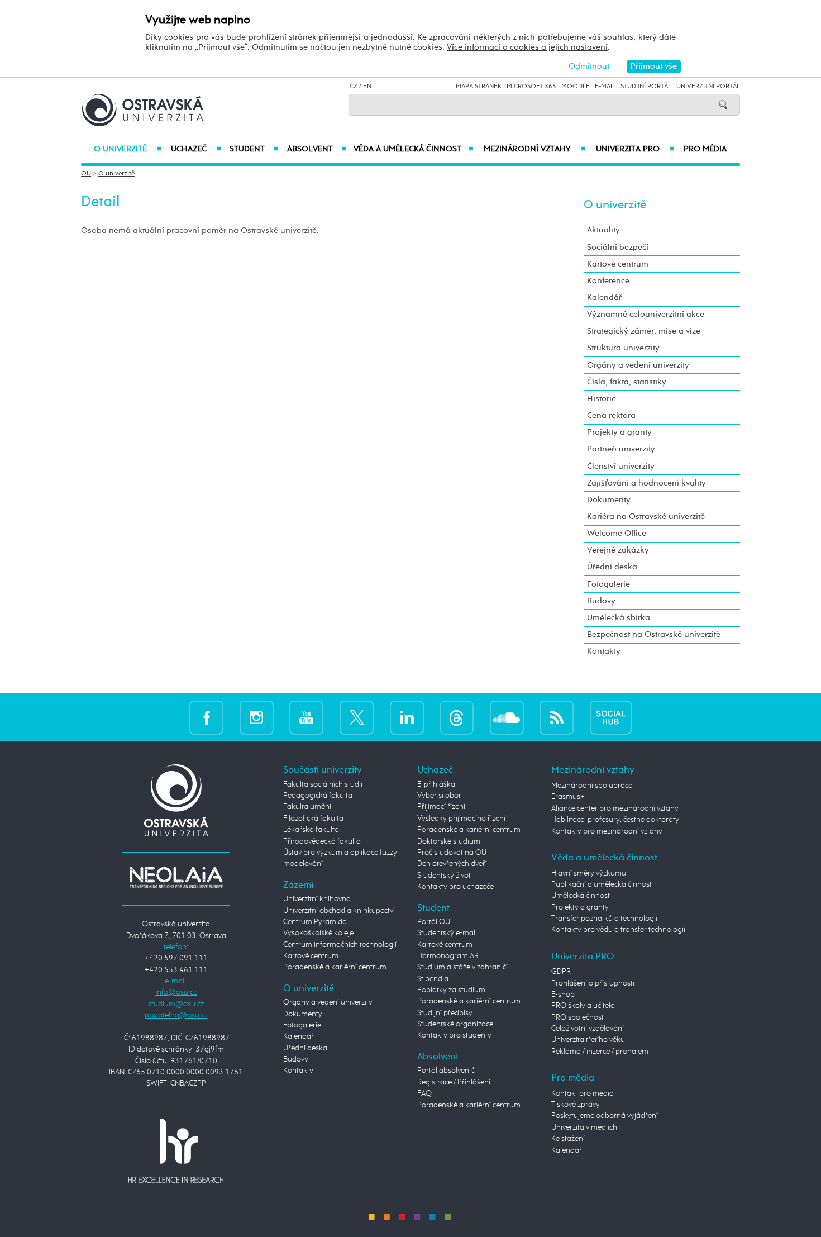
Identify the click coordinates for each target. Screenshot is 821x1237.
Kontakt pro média (582, 1093)
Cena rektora (611, 415)
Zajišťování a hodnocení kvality (646, 483)
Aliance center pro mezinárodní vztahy (615, 808)
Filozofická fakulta (313, 818)
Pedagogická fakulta (317, 796)
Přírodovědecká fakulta (322, 841)
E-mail (605, 86)
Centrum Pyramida (315, 922)
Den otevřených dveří (452, 864)
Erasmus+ (568, 797)
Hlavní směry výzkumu (588, 873)
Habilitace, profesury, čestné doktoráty (615, 820)
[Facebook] (206, 717)
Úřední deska (612, 567)
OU (86, 173)
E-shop (563, 994)
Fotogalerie (608, 584)
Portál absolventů (446, 1070)
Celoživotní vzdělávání (587, 1029)
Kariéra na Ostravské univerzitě (646, 516)
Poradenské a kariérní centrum (334, 967)
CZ (353, 86)
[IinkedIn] (407, 717)
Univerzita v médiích (584, 1127)
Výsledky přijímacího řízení (461, 818)
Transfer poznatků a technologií (604, 918)
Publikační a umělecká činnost (601, 884)
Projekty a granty (619, 432)
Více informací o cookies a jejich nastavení (527, 47)
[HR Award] (175, 1150)
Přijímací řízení (441, 807)
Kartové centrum (617, 264)
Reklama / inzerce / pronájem (599, 1051)
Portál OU (433, 922)
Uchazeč (196, 149)
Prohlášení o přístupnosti (592, 983)
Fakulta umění (307, 807)
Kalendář (604, 297)
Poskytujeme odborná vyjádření (604, 1116)
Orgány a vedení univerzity (638, 365)
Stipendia (432, 979)
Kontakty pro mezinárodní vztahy (606, 831)
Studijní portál (645, 86)
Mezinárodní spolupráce (591, 785)
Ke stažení (568, 1139)
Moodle (575, 86)
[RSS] (557, 717)
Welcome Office (616, 533)
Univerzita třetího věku (588, 1040)
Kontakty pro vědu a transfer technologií (618, 930)
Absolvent (316, 149)
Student (254, 149)
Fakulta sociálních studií (322, 784)
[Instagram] (257, 717)
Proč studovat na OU (451, 853)
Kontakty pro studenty (454, 1035)
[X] (357, 717)
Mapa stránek (479, 86)
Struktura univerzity (623, 348)
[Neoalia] (175, 877)
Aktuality (603, 230)
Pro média (705, 149)
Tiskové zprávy (575, 1104)
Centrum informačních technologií (340, 945)
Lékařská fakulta (311, 830)
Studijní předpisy (444, 1013)
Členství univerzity (621, 466)
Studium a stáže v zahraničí (462, 967)
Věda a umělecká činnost (414, 149)
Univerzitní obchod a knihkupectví (339, 911)
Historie (601, 398)
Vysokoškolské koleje (318, 933)
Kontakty (603, 651)
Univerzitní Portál (708, 86)
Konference (608, 281)
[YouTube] (306, 717)
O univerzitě (128, 149)
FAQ (424, 1093)
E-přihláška (436, 784)
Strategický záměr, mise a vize (643, 331)
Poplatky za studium (451, 990)
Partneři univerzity (621, 449)
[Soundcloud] (507, 717)
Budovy (601, 601)
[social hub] (611, 717)
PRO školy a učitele (582, 1006)
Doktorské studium (448, 841)
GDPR (561, 972)
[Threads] (457, 717)
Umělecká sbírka (618, 617)
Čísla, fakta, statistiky (626, 382)
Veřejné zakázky (618, 550)
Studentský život (444, 875)
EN (367, 86)
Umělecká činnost (580, 896)
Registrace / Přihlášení (453, 1082)
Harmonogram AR (448, 956)
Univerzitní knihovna (317, 899)
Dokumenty (609, 500)
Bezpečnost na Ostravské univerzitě (653, 634)
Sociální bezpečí (617, 247)
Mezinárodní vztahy (535, 149)
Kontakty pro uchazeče (455, 887)
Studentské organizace (455, 1024)
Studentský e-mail (447, 933)
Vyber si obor (439, 796)
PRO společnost (577, 1017)
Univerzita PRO (635, 149)
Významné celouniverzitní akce (645, 314)
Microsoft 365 (531, 86)
